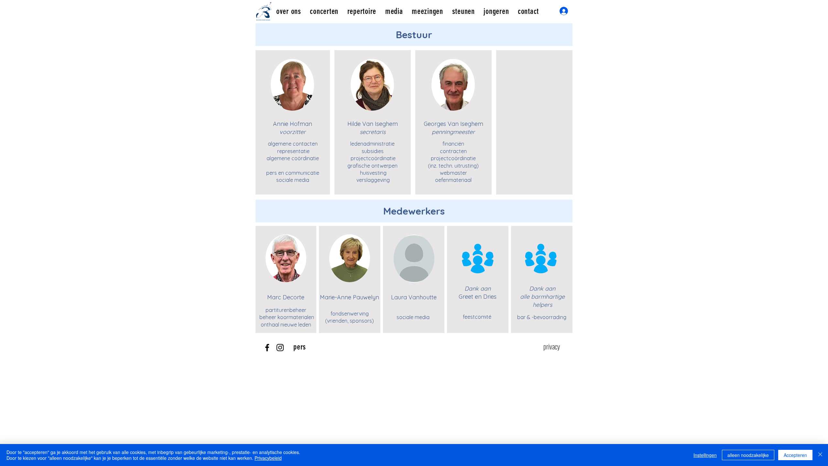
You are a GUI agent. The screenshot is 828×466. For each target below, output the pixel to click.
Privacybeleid (268, 458)
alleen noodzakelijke (748, 455)
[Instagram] (280, 347)
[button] (289, 11)
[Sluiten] (820, 455)
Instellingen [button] (705, 455)
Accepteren (795, 455)
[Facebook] (267, 347)
